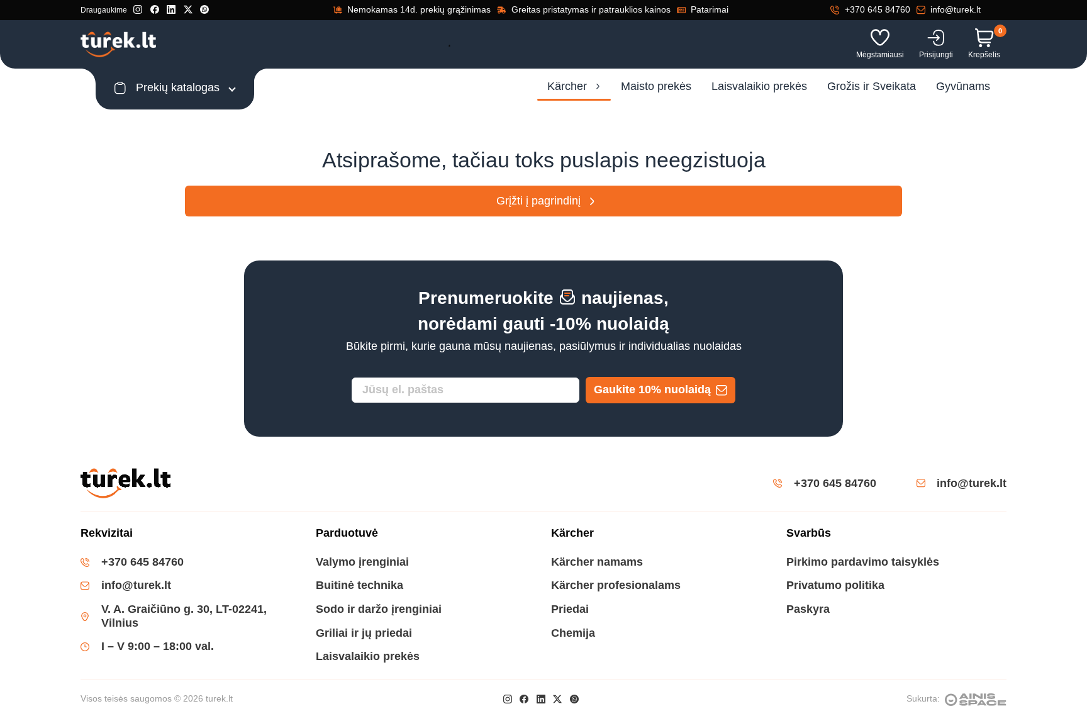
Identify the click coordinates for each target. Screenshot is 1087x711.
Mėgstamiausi (880, 54)
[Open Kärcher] (598, 86)
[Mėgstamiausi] (880, 37)
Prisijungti (936, 54)
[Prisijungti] (936, 37)
